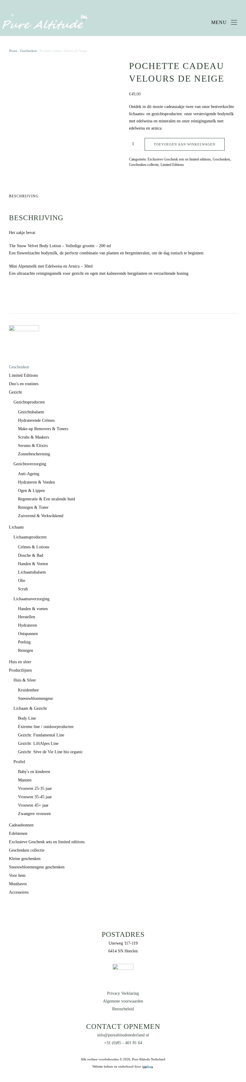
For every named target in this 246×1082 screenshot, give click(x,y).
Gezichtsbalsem (31, 412)
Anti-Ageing (28, 474)
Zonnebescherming (34, 454)
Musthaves (18, 884)
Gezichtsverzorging (30, 464)
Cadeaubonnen (21, 825)
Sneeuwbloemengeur (35, 698)
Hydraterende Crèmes (36, 420)
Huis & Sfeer (25, 680)
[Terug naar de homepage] (45, 22)
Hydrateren (27, 625)
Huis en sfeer (20, 662)
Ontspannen (28, 633)
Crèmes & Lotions (33, 547)
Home (13, 50)
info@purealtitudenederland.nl (123, 1035)
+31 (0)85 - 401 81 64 (123, 1043)
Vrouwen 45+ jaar (33, 805)
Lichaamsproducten (30, 537)
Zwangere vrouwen (34, 813)
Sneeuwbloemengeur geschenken (36, 867)
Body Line (27, 718)
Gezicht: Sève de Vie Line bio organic (50, 752)
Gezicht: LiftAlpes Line (38, 743)
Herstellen (26, 617)
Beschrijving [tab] (24, 196)
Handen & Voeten (33, 564)
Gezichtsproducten (29, 402)
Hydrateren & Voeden (36, 482)
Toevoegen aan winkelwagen (184, 144)
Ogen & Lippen (31, 490)
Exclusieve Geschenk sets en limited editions (179, 159)
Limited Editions (172, 165)
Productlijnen (20, 670)
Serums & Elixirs (33, 445)
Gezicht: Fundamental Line (41, 735)
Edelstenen (18, 833)
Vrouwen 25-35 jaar (35, 788)
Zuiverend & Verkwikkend (40, 516)
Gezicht (15, 392)
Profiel (19, 762)
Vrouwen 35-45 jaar (35, 797)
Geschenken (28, 50)
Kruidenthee (28, 690)
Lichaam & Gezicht (30, 708)
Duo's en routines (23, 384)
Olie (21, 580)
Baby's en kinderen (34, 771)
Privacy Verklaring (123, 993)
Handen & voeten (33, 609)
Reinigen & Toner (33, 507)
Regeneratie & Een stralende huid (46, 499)
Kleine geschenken (24, 858)
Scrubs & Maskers (33, 437)
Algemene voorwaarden (123, 1001)
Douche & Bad (30, 555)
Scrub (23, 589)
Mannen (25, 780)
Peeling (24, 642)
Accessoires (18, 892)
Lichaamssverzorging (32, 599)
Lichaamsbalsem (32, 572)
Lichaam (16, 527)
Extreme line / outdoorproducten (46, 726)
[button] (224, 22)
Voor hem (17, 875)
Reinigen (25, 650)
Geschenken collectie (144, 165)
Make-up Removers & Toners (43, 429)
